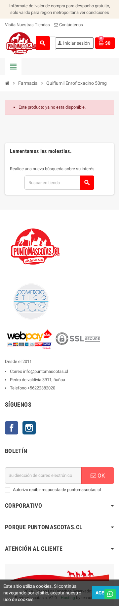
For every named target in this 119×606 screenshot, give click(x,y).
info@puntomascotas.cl (45, 371)
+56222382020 (41, 387)
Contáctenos (70, 24)
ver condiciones (94, 12)
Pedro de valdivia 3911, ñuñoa (37, 379)
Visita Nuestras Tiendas (27, 24)
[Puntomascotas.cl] (21, 42)
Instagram (29, 427)
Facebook (11, 427)
